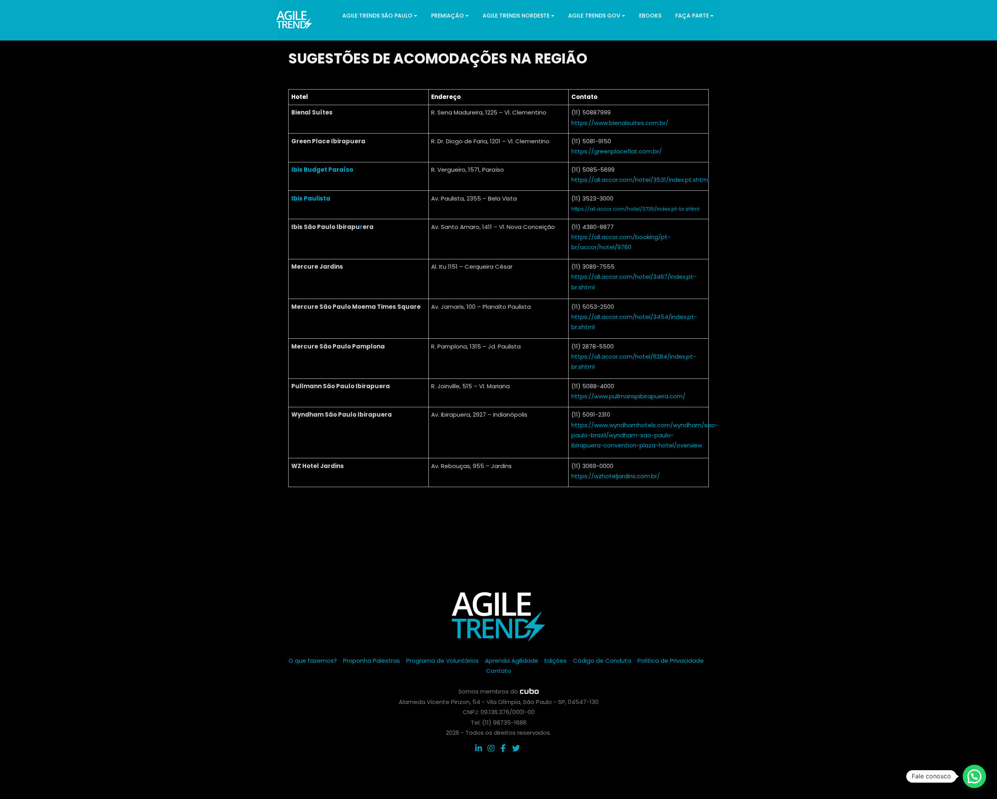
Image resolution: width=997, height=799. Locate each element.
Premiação (447, 15)
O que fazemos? (313, 660)
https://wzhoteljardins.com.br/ (615, 476)
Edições (555, 660)
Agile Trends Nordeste (516, 15)
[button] (974, 776)
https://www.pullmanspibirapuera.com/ (628, 396)
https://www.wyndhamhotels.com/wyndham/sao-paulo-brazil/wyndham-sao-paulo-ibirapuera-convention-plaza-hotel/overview (644, 435)
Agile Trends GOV (594, 15)
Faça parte (692, 15)
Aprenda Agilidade (511, 660)
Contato (498, 671)
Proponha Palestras (371, 660)
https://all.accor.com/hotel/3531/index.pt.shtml (640, 180)
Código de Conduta (602, 660)
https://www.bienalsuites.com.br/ (619, 123)
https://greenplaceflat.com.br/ (616, 151)
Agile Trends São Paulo (377, 15)
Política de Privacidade (671, 660)
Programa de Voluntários (442, 660)
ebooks (650, 15)
